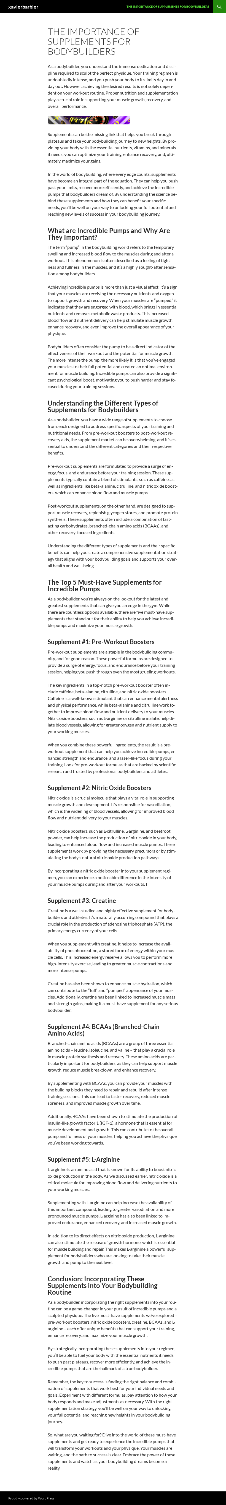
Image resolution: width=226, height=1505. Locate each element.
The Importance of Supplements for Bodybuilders (168, 6)
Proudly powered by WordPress (31, 1498)
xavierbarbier (23, 7)
